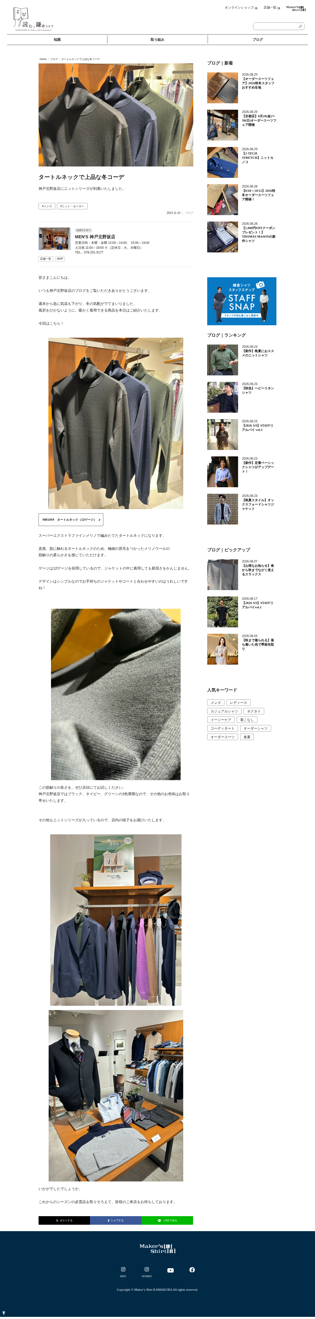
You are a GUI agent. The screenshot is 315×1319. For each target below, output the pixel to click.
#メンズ (47, 206)
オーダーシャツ (256, 728)
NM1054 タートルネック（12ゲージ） (70, 519)
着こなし (247, 720)
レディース (238, 702)
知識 (57, 39)
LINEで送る (170, 1220)
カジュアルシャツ (224, 711)
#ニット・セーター (72, 206)
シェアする (117, 1220)
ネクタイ (254, 711)
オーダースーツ (223, 737)
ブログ (258, 39)
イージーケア (221, 720)
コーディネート (223, 728)
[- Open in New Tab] (123, 1273)
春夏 (247, 737)
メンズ (216, 702)
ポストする (65, 1220)
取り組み (157, 39)
